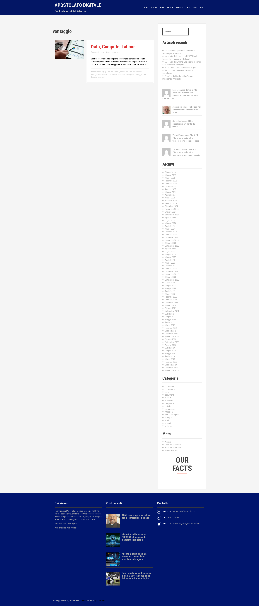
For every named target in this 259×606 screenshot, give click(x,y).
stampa (168, 417)
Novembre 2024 (172, 209)
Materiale (180, 8)
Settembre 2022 (172, 280)
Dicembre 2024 (171, 206)
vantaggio (138, 74)
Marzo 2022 (170, 294)
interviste (169, 400)
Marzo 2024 (170, 229)
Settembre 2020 (172, 342)
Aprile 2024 (170, 226)
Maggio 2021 (170, 319)
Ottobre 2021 (170, 308)
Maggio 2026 (170, 175)
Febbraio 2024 (171, 232)
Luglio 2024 (170, 220)
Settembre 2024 (172, 215)
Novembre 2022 (172, 274)
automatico (137, 72)
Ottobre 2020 (170, 339)
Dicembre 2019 (171, 368)
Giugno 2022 (170, 285)
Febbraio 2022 (171, 297)
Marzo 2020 (170, 359)
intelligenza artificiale (99, 74)
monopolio (112, 74)
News (162, 8)
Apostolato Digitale (78, 5)
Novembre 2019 (172, 370)
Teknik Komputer (180, 135)
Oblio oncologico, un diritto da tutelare (184, 124)
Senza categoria (172, 415)
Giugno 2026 (170, 172)
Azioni (154, 8)
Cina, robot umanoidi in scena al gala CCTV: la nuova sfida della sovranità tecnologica (179, 70)
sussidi (168, 423)
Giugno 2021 (170, 317)
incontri (168, 398)
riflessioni (169, 412)
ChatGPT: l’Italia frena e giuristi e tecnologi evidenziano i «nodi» (186, 138)
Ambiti (170, 8)
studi (167, 420)
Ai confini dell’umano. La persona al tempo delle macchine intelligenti (134, 556)
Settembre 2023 (172, 246)
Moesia (90, 600)
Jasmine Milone (113, 52)
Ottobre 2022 (170, 277)
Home (146, 8)
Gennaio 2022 (171, 300)
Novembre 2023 (172, 240)
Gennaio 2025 (171, 203)
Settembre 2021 (172, 311)
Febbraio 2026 (171, 181)
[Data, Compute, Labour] (69, 49)
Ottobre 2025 (170, 186)
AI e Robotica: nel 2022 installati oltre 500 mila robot (187, 110)
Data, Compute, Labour (113, 47)
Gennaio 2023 (171, 268)
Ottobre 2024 (170, 212)
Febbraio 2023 (171, 266)
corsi (167, 392)
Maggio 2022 (170, 288)
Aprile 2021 (170, 322)
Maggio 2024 (170, 223)
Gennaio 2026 (171, 184)
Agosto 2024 (170, 218)
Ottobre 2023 (170, 243)
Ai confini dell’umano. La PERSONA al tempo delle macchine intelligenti (134, 537)
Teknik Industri (179, 149)
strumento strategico (125, 74)
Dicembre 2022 (171, 271)
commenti (97, 72)
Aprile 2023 (170, 260)
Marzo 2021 (170, 325)
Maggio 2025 (170, 192)
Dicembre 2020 (171, 334)
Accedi (168, 442)
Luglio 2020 (170, 348)
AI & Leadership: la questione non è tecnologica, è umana (136, 516)
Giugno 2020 (170, 351)
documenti (169, 395)
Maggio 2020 (170, 353)
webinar (168, 426)
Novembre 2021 (172, 305)
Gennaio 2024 (171, 235)
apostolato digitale (111, 72)
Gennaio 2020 (171, 365)
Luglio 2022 (170, 283)
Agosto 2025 (170, 189)
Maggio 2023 (170, 257)
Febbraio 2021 (171, 328)
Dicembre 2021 (171, 302)
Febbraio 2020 (171, 362)
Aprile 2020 (170, 356)
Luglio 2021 (170, 314)
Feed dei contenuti (173, 445)
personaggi (170, 409)
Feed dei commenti (173, 448)
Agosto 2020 (170, 345)
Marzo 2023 (170, 263)
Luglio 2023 (170, 251)
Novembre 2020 (172, 336)
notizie (168, 406)
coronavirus (170, 389)
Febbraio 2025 (171, 201)
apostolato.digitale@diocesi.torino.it (185, 523)
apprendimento (126, 72)
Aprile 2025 (170, 195)
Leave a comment (98, 77)
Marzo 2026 (170, 178)
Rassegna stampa (195, 8)
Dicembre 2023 (171, 237)
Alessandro (177, 107)
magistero (169, 403)
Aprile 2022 (170, 291)
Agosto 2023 (170, 249)
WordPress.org (171, 450)
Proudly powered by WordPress (66, 600)
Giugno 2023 (170, 254)
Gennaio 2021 (171, 331)
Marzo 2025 (170, 198)
